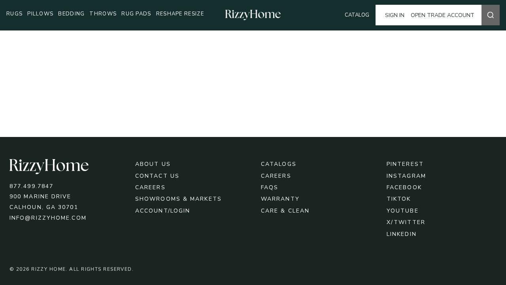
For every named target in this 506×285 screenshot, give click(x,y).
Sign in (394, 15)
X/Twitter (406, 222)
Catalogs (278, 164)
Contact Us (157, 176)
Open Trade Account (442, 15)
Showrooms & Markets (178, 199)
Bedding (71, 13)
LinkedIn (402, 234)
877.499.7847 (31, 186)
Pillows (40, 13)
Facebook (404, 187)
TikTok (399, 199)
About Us (153, 164)
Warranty (280, 199)
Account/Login (162, 211)
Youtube (403, 211)
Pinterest (405, 164)
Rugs (14, 13)
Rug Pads (136, 13)
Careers (150, 187)
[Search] (490, 15)
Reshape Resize (180, 13)
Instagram (406, 176)
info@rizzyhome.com (48, 218)
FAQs (269, 187)
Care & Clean (285, 211)
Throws (103, 13)
